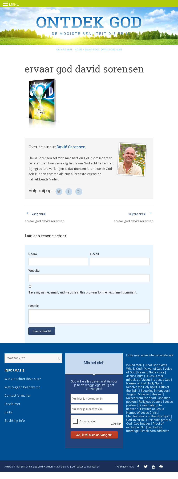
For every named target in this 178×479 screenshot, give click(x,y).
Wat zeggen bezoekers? (22, 387)
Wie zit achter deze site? (23, 379)
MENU (14, 4)
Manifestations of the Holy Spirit (148, 416)
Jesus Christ (134, 376)
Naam (32, 254)
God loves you (135, 420)
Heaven (157, 394)
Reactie (33, 306)
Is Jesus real (154, 376)
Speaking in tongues (155, 390)
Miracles (144, 394)
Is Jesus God (161, 379)
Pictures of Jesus (152, 409)
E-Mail (94, 254)
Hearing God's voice (150, 372)
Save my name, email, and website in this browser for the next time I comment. (82, 292)
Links (8, 412)
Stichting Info (15, 420)
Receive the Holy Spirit (141, 387)
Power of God (153, 368)
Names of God (136, 383)
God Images (142, 423)
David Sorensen (71, 146)
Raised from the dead (141, 398)
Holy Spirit (155, 383)
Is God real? (134, 365)
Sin (143, 427)
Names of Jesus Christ (142, 412)
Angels (131, 394)
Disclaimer (12, 404)
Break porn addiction (155, 431)
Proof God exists (155, 365)
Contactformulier (18, 395)
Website (34, 270)
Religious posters (150, 401)
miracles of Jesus (138, 379)
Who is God (134, 368)
